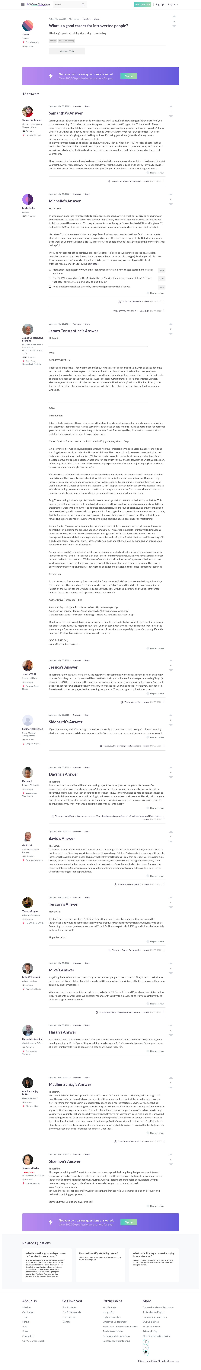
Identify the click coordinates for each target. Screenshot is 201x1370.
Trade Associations (113, 1331)
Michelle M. (144, 311)
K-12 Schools (109, 1307)
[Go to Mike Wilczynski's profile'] (28, 969)
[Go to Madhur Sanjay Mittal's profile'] (28, 1083)
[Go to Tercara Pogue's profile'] (28, 903)
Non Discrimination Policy (156, 1336)
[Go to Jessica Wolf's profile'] (28, 666)
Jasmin (146, 181)
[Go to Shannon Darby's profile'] (28, 1160)
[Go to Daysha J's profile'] (28, 773)
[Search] (83, 4)
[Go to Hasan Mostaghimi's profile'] (28, 1031)
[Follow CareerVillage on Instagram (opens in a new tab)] (145, 1353)
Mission (26, 1307)
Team (25, 1316)
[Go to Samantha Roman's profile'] (28, 112)
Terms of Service (152, 1326)
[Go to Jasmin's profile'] (28, 26)
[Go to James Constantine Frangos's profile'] (28, 330)
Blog (24, 1326)
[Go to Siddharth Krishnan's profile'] (28, 721)
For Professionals (71, 1312)
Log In (171, 4)
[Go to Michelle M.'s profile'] (28, 200)
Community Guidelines (155, 1316)
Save (161, 270)
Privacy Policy (150, 1331)
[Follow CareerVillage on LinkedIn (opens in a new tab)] (145, 1347)
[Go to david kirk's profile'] (28, 837)
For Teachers (69, 1316)
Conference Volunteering (116, 1340)
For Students (69, 1307)
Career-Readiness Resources (158, 1307)
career (53, 40)
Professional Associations (116, 1336)
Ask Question (142, 4)
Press (25, 1331)
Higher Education (112, 1316)
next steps (93, 263)
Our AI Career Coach (33, 1340)
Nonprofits (108, 1312)
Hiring (25, 1321)
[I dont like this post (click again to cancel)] (174, 26)
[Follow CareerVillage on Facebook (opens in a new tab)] (145, 1342)
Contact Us (28, 1336)
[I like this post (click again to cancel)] (174, 16)
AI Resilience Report (154, 1312)
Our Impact (28, 1312)
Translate (86, 19)
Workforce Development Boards (120, 1326)
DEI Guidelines (151, 1321)
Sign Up (160, 4)
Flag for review (155, 172)
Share (96, 19)
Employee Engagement (115, 1321)
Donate (66, 1321)
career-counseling (66, 40)
